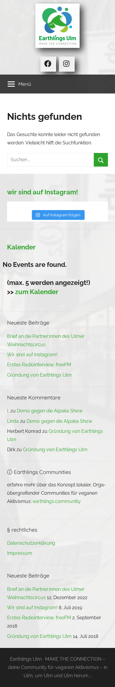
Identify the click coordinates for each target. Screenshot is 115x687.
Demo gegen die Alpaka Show (50, 411)
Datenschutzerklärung (31, 543)
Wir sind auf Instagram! (32, 354)
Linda (13, 421)
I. (8, 411)
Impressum (19, 553)
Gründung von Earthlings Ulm (39, 375)
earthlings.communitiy (57, 501)
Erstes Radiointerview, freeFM (39, 364)
